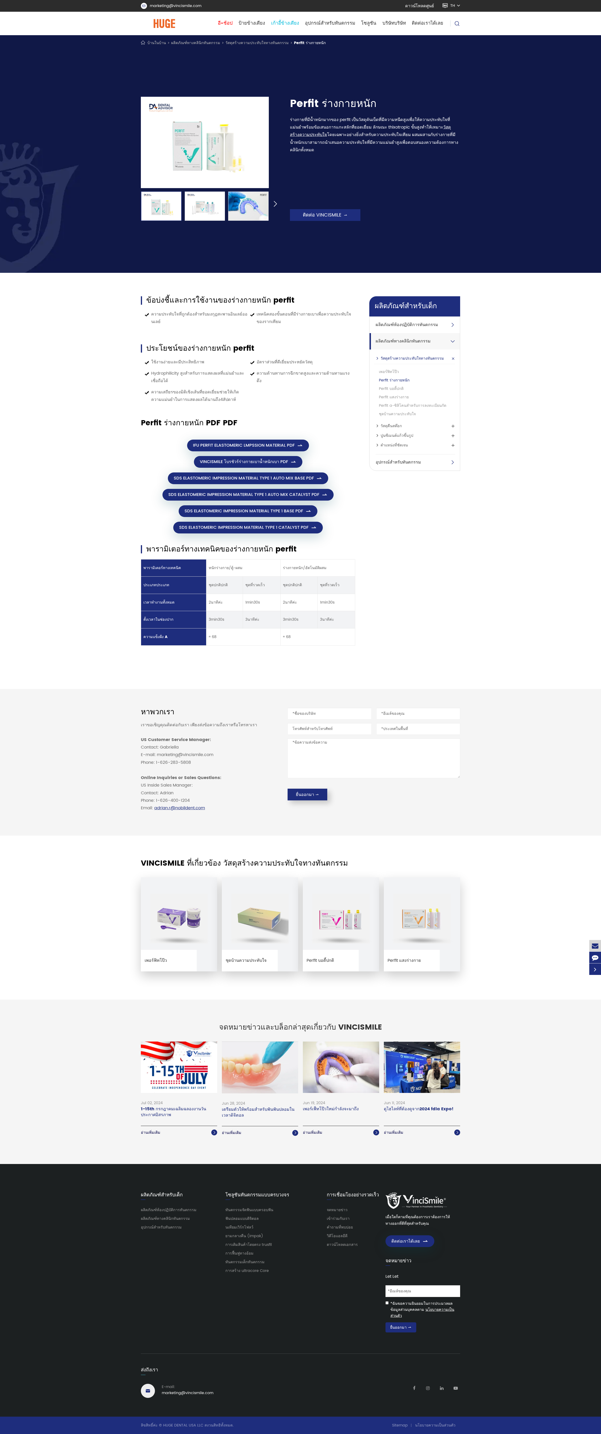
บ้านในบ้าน (156, 43)
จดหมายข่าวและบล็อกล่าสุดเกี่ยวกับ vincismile (300, 1027)
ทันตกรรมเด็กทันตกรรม (245, 1262)
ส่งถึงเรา (149, 1370)
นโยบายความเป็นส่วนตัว (435, 1425)
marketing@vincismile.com (171, 6)
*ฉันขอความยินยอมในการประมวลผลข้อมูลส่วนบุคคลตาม (422, 1310)
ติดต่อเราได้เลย (427, 23)
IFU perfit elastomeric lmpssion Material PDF (248, 445)
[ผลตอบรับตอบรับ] (595, 957)
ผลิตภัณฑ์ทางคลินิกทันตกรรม (195, 43)
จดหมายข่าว (337, 1210)
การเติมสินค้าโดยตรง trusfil (248, 1245)
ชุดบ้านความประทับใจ (397, 414)
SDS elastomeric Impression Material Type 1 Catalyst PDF (248, 527)
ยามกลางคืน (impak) (244, 1236)
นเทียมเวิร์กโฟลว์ (239, 1227)
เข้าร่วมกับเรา (338, 1219)
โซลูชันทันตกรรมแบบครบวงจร (257, 1195)
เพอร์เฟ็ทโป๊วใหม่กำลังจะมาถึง (331, 1109)
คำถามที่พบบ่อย (340, 1227)
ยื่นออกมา (307, 794)
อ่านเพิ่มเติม (178, 1133)
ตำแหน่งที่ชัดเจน (394, 445)
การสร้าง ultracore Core (247, 1271)
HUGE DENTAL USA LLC (183, 1425)
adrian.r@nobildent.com (179, 808)
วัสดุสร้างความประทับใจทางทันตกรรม (257, 43)
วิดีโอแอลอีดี (337, 1236)
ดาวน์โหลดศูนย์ (419, 6)
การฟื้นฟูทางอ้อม (239, 1253)
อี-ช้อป (225, 23)
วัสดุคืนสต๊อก (391, 426)
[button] (134, 204)
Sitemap (400, 1425)
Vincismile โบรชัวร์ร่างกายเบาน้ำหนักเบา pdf (248, 461)
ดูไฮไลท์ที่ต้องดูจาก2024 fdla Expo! (419, 1109)
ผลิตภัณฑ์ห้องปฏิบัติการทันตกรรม (407, 325)
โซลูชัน (368, 23)
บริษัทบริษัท (394, 23)
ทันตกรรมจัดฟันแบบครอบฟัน (249, 1210)
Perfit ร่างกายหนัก (310, 43)
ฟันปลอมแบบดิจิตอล (242, 1219)
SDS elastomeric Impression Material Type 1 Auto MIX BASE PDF (248, 478)
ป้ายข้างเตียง (252, 23)
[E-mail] (595, 945)
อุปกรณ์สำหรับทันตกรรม (330, 23)
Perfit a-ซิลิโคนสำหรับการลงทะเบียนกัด (412, 406)
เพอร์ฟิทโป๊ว (389, 372)
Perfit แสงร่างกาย (394, 397)
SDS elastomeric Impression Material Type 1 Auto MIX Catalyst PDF (248, 494)
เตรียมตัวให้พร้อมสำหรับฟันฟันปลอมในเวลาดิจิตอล (258, 1113)
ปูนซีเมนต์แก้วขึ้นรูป (397, 436)
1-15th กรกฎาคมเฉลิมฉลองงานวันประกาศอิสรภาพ (173, 1112)
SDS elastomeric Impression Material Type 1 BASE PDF (248, 511)
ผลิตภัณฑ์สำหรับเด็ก (406, 306)
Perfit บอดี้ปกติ (391, 389)
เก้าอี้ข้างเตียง (285, 23)
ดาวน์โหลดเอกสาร (342, 1245)
